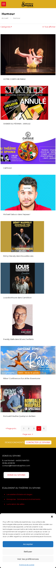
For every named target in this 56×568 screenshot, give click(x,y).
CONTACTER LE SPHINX (38, 442)
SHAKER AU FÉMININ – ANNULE (16, 124)
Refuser (28, 551)
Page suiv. (27, 434)
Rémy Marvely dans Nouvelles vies (18, 256)
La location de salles (15, 504)
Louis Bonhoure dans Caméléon (17, 298)
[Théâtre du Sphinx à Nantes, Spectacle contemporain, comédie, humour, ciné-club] (28, 4)
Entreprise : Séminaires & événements (23, 499)
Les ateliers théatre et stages (19, 494)
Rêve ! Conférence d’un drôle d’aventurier (21, 378)
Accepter (28, 544)
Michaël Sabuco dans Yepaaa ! (16, 214)
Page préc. (12, 428)
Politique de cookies (26, 565)
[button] (52, 516)
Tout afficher (49, 27)
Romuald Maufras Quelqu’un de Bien (19, 416)
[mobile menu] (3, 4)
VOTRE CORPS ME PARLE (14, 79)
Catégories (5, 27)
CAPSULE (7, 168)
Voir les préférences (28, 559)
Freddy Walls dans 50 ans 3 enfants (18, 339)
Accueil (5, 18)
